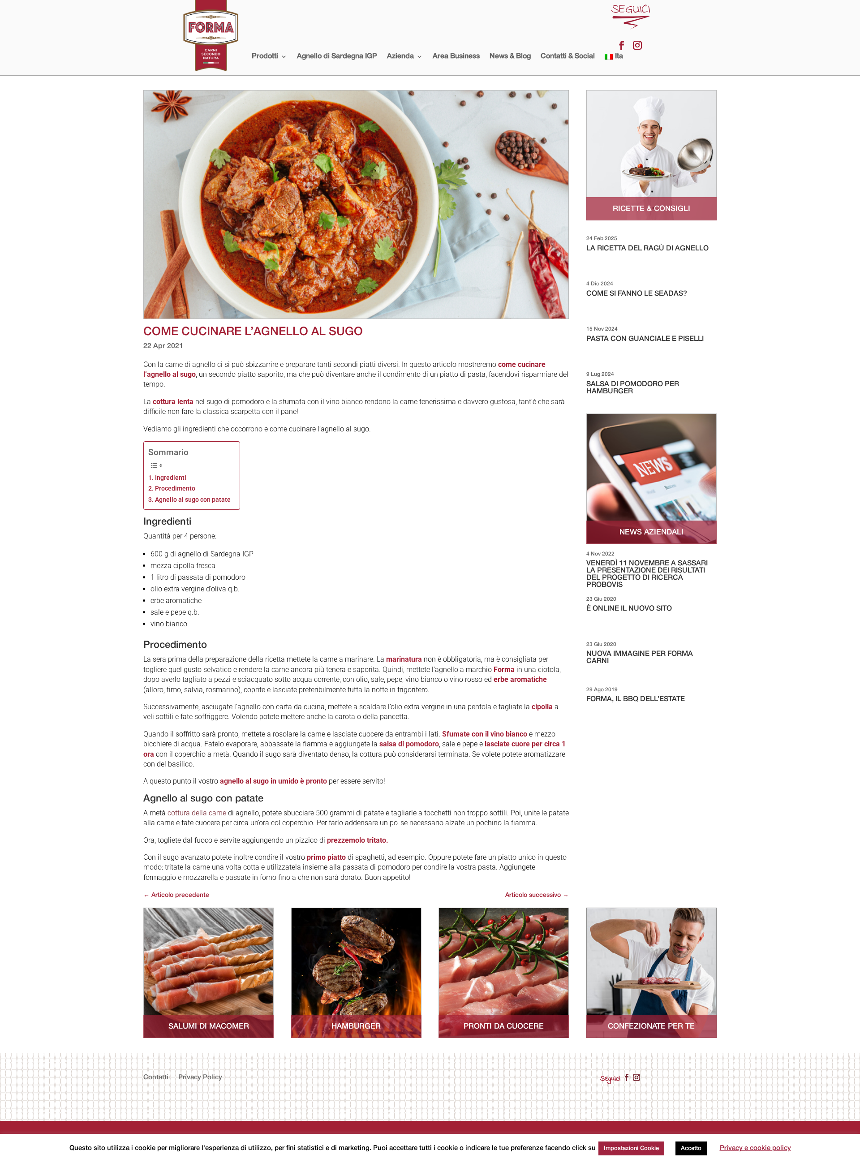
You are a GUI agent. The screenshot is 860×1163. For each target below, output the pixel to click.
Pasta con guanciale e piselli (645, 339)
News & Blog (510, 56)
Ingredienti (171, 478)
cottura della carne (197, 813)
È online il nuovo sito (629, 609)
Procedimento (175, 488)
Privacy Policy (200, 1077)
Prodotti (265, 56)
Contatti (155, 1077)
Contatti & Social (568, 56)
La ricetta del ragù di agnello (647, 249)
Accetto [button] (691, 1148)
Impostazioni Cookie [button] (631, 1148)
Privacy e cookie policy (755, 1148)
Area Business (456, 56)
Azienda (400, 56)
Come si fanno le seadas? (636, 294)
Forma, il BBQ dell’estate (635, 699)
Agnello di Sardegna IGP (337, 56)
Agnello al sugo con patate (193, 500)
